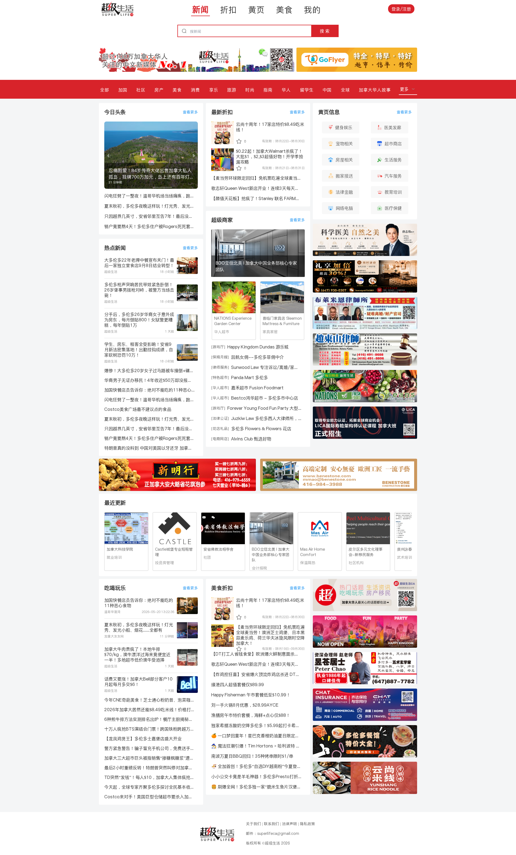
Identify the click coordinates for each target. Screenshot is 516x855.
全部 (104, 90)
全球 (345, 90)
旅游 (231, 90)
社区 (140, 90)
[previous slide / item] (108, 155)
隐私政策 (307, 823)
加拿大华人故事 (375, 90)
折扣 (228, 9)
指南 (268, 90)
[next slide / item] (194, 155)
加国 (122, 90)
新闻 (200, 9)
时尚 (250, 90)
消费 (195, 90)
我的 (312, 9)
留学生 (307, 90)
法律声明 (289, 823)
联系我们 (271, 823)
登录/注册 (401, 9)
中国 (327, 90)
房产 (159, 90)
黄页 (256, 9)
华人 (286, 90)
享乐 (213, 90)
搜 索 (324, 31)
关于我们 (253, 823)
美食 (284, 9)
